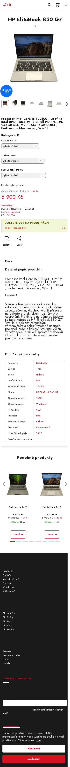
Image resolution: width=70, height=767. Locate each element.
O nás (6, 659)
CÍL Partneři (8, 629)
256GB (40, 386)
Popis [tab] (8, 261)
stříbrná (40, 374)
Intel (38, 380)
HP (35, 26)
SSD (38, 409)
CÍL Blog (7, 625)
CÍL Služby (8, 617)
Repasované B (43, 427)
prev (4, 484)
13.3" (39, 433)
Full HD (40, 421)
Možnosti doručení (10, 212)
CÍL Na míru (9, 613)
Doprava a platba (11, 655)
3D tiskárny (8, 587)
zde (38, 740)
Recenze (7, 651)
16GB (39, 398)
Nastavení (34, 748)
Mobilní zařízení (11, 579)
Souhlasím (34, 759)
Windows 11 (42, 404)
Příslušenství (8, 591)
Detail (16, 534)
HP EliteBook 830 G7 (47, 392)
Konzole (7, 583)
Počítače (7, 575)
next (66, 484)
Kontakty (7, 663)
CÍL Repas (8, 621)
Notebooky (41, 363)
